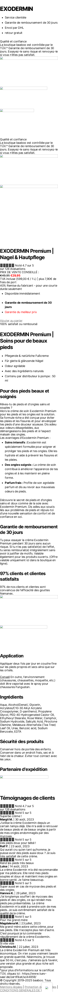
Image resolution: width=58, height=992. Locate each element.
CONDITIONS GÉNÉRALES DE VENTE (25, 990)
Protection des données (40, 987)
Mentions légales (11, 987)
